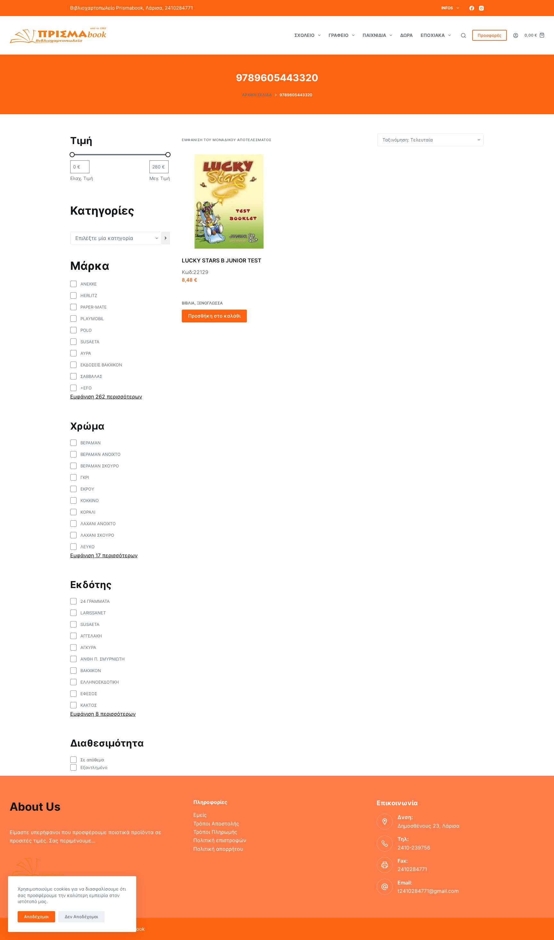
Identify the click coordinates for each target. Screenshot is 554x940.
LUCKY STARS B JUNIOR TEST (221, 260)
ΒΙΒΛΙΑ (188, 303)
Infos (447, 7)
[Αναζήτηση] (463, 35)
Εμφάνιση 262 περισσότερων (106, 396)
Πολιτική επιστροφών (219, 840)
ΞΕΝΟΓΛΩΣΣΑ (210, 303)
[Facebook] (471, 8)
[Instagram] (481, 8)
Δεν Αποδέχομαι (81, 916)
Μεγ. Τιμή (159, 178)
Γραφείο (338, 35)
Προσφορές (489, 35)
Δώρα (406, 35)
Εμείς (200, 815)
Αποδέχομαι (36, 916)
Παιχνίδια (374, 35)
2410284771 (412, 869)
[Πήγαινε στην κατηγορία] (166, 238)
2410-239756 (414, 847)
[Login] (515, 35)
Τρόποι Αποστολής (216, 823)
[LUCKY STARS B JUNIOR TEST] (229, 201)
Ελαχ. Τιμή (81, 178)
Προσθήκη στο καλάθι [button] (214, 316)
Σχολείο (304, 35)
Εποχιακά (433, 35)
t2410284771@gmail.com (428, 891)
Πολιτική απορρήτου (218, 849)
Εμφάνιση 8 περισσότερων (103, 714)
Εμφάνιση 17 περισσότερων (104, 555)
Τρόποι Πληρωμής (215, 832)
